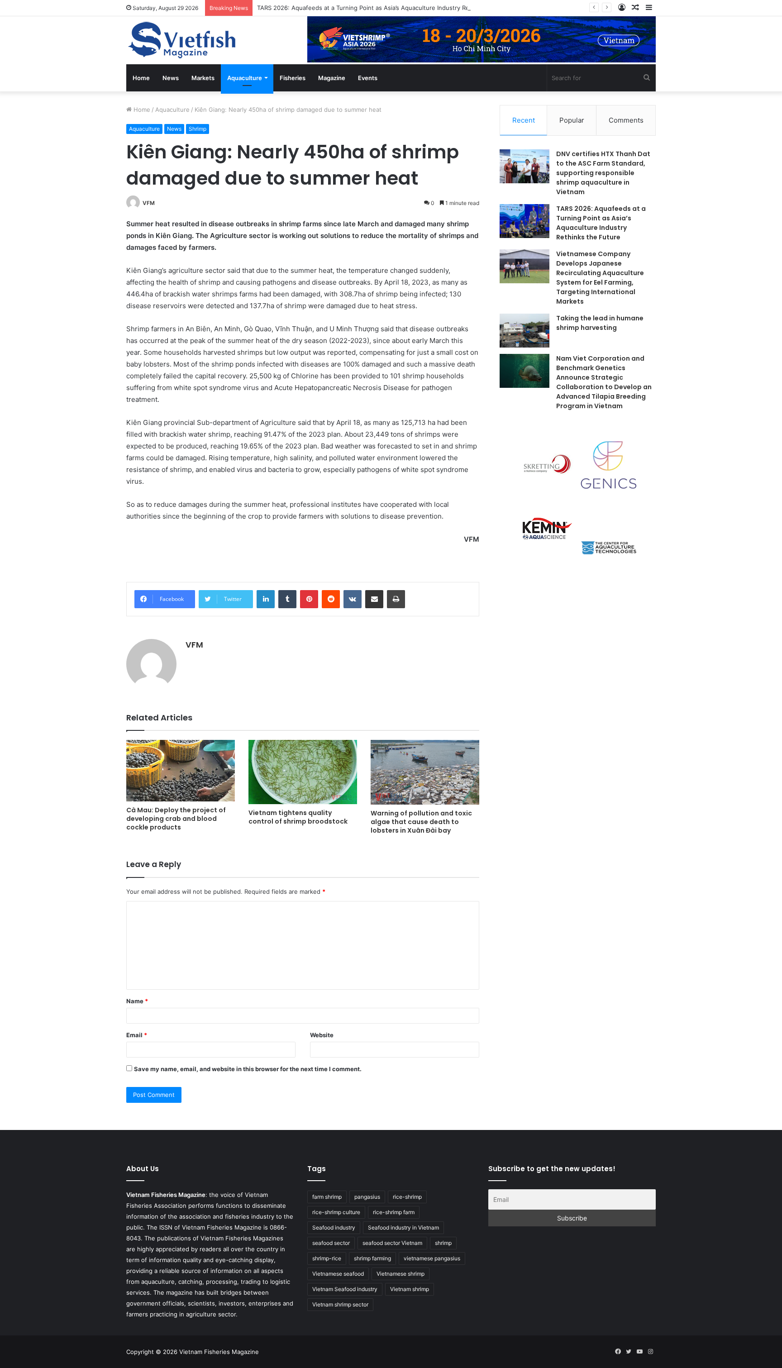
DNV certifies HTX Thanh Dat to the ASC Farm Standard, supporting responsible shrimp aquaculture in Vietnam (603, 172)
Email (136, 1035)
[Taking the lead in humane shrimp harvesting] (524, 331)
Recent (523, 120)
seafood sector (331, 1242)
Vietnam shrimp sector (340, 1304)
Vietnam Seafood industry (344, 1289)
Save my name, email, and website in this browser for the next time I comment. (248, 1068)
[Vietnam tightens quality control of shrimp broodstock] (302, 772)
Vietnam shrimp (409, 1289)
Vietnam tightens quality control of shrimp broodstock (298, 817)
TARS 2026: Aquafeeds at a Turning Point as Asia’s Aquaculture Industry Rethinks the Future (388, 7)
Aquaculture (244, 77)
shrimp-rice (326, 1258)
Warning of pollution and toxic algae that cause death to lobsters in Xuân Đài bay (421, 822)
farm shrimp (327, 1196)
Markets (203, 77)
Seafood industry (333, 1227)
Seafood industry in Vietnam (403, 1227)
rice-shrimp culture (336, 1212)
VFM (149, 203)
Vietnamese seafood (338, 1273)
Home (141, 77)
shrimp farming (372, 1258)
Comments (626, 120)
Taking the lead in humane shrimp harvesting (600, 323)
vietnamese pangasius (432, 1258)
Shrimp (197, 128)
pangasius (367, 1196)
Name (137, 1001)
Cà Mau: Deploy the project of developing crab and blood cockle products (176, 819)
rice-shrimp (407, 1196)
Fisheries (292, 77)
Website (322, 1035)
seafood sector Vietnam (392, 1242)
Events (367, 77)
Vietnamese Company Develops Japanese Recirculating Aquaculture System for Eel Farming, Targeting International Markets (600, 277)
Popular (571, 120)
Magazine (331, 77)
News (170, 77)
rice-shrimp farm (394, 1212)
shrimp (443, 1242)
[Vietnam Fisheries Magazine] (182, 40)
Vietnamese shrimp (400, 1273)
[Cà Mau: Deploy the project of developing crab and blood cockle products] (180, 770)
